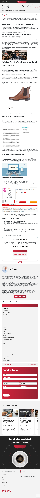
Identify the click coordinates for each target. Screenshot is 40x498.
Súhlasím (20, 251)
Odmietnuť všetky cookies (20, 254)
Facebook (5, 321)
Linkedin (4, 331)
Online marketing (6, 343)
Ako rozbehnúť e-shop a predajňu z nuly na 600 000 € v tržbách (26, 421)
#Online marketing (22, 10)
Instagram (5, 329)
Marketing (5, 335)
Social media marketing (8, 354)
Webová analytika (6, 360)
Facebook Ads (6, 323)
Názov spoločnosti (24, 386)
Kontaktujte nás (19, 446)
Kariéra (3, 484)
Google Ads (5, 325)
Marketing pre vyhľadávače (8, 337)
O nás (3, 472)
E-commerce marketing (8, 319)
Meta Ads (5, 341)
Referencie (4, 474)
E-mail (21, 381)
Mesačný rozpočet (6, 377)
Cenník (3, 477)
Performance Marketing (8, 348)
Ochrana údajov (5, 482)
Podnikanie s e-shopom (8, 350)
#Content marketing (8, 10)
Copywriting (5, 314)
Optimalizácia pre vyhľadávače (9, 345)
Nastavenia (20, 258)
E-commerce (5, 316)
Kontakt (3, 485)
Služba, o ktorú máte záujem (8, 372)
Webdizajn (5, 358)
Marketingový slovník (6, 480)
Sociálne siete (6, 356)
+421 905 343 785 (8, 364)
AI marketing (5, 308)
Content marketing (7, 312)
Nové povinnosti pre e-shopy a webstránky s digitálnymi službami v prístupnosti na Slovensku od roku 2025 (9, 423)
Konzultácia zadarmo (22, 1)
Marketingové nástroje (7, 339)
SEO (4, 352)
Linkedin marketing (7, 333)
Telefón (4, 386)
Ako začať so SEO (6, 310)
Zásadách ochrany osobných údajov (20, 246)
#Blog (3, 10)
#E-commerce (15, 10)
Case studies (4, 476)
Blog (4, 305)
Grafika (4, 327)
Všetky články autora (20, 296)
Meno (4, 381)
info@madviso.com (33, 364)
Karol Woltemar (4, 15)
